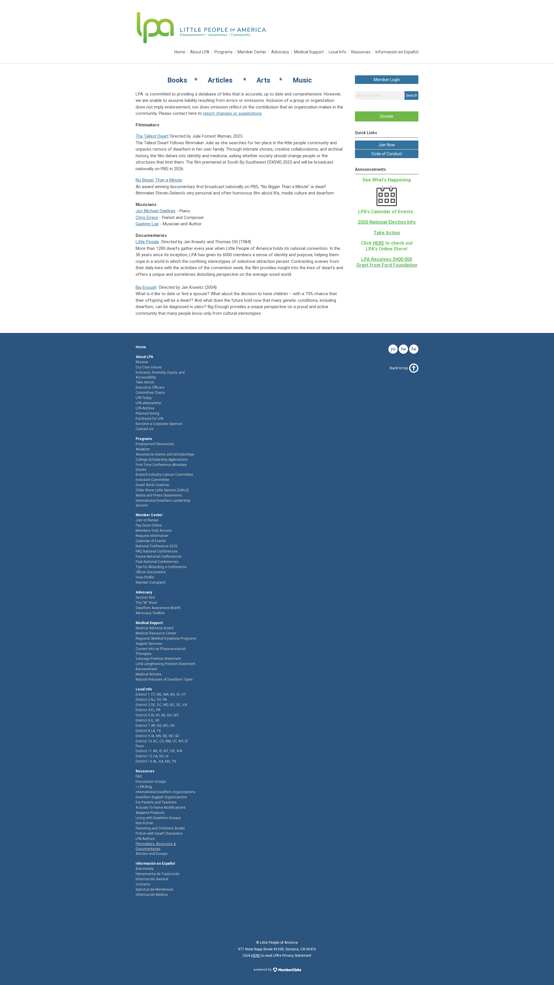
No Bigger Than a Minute (159, 180)
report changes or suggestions (232, 113)
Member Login (387, 79)
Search (411, 95)
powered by (263, 969)
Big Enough (146, 287)
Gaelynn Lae (147, 223)
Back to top (399, 368)
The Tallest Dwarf (152, 136)
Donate (386, 116)
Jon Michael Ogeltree (155, 211)
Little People (147, 241)
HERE (256, 956)
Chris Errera (147, 217)
